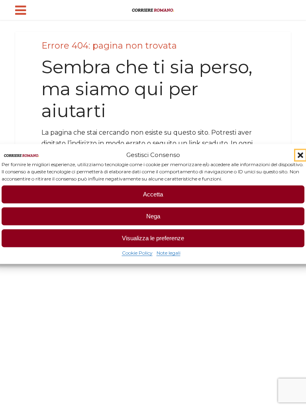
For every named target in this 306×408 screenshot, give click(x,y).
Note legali (168, 253)
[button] (300, 155)
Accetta (153, 194)
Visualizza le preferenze (153, 238)
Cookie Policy (137, 253)
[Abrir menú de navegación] (20, 10)
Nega (153, 216)
